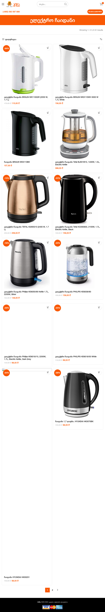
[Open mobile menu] (3, 4)
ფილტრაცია (10, 39)
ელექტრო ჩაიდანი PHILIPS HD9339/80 (73, 291)
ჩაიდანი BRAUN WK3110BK (17, 162)
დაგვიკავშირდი (95, 12)
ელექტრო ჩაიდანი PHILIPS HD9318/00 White (76, 356)
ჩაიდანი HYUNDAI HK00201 (17, 577)
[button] (48, 48)
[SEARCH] (65, 4)
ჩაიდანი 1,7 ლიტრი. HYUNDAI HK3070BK (74, 421)
